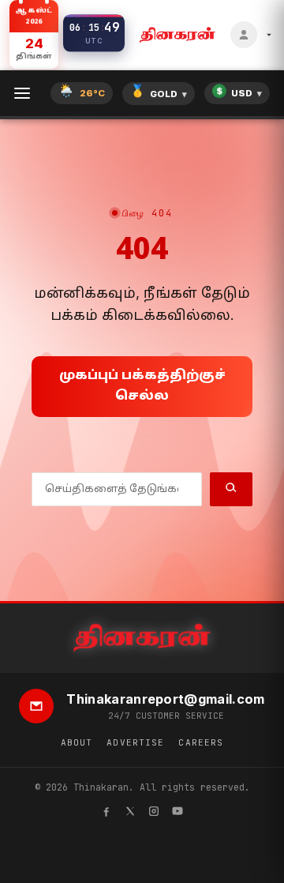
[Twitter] (130, 813)
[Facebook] (106, 813)
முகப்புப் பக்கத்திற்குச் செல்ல (142, 386)
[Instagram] (154, 813)
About (77, 742)
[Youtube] (177, 813)
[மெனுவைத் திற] (22, 93)
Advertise (135, 742)
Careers (200, 742)
